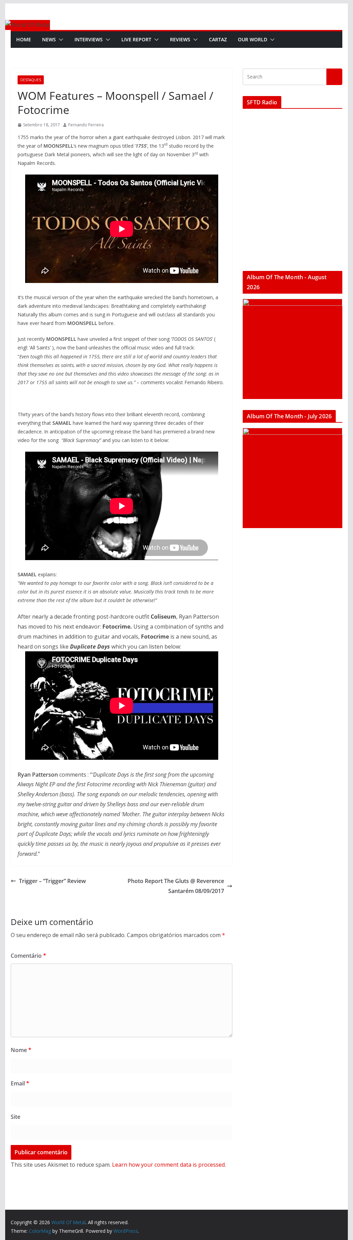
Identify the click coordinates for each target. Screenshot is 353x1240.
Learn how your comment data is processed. (169, 1164)
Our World (252, 39)
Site (15, 1117)
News (49, 39)
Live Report (136, 39)
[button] (59, 39)
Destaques (30, 79)
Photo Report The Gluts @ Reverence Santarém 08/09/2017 (176, 886)
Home (23, 39)
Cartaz (218, 39)
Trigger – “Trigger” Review (52, 881)
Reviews (180, 39)
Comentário (28, 955)
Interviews (88, 39)
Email (20, 1083)
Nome (21, 1050)
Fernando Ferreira (86, 125)
